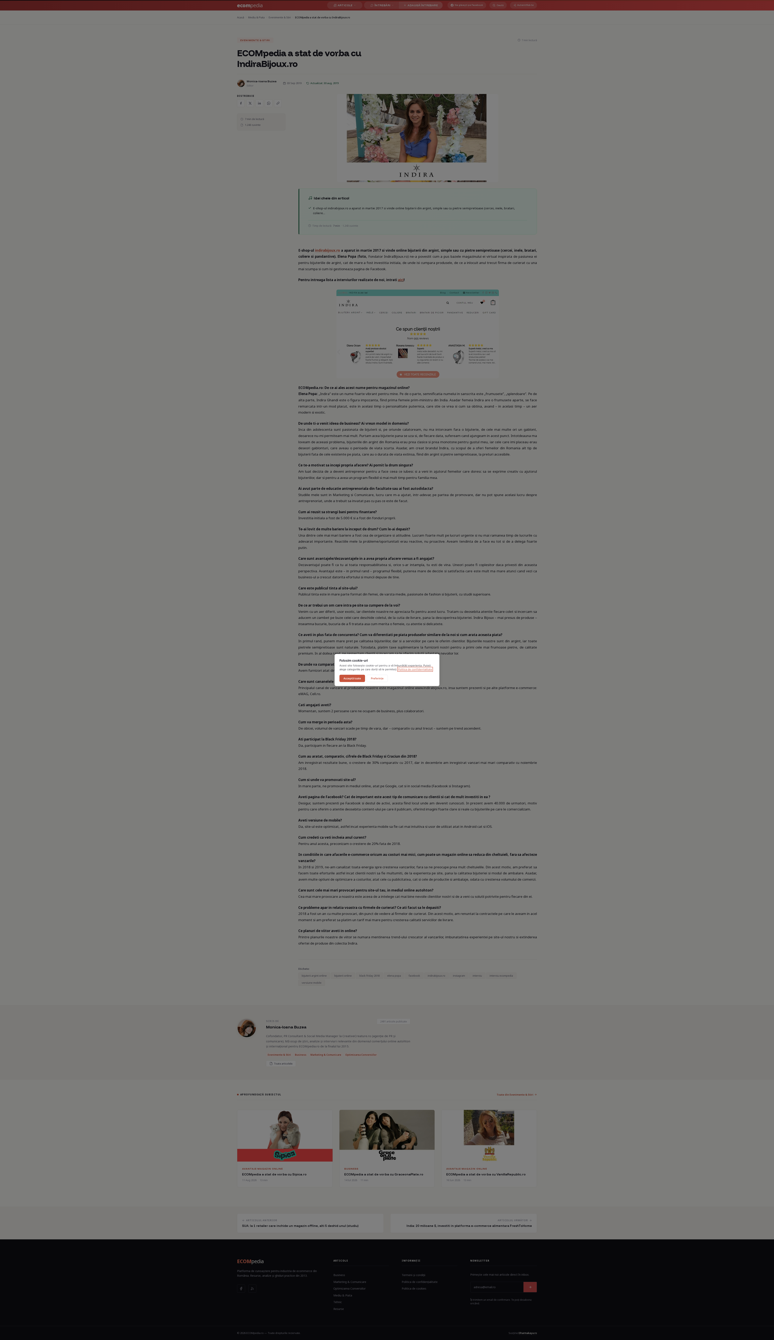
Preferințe (377, 678)
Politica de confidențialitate (415, 669)
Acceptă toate (352, 678)
